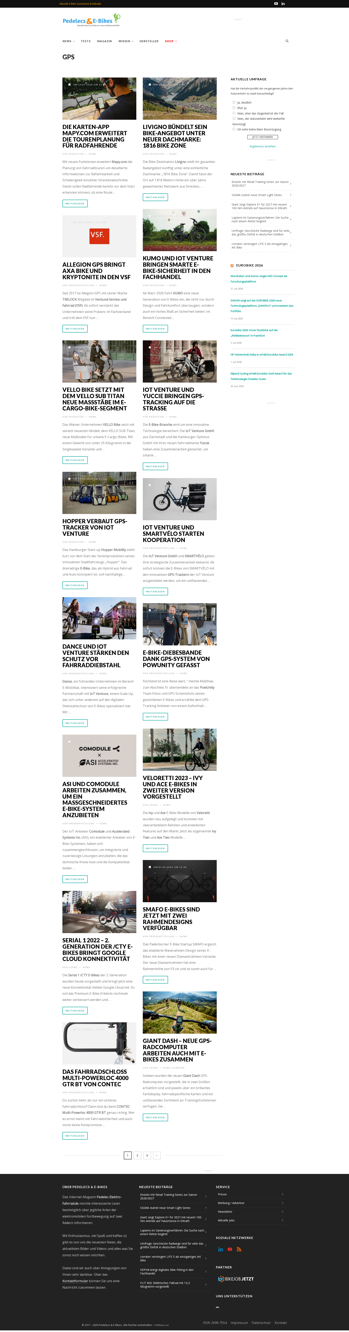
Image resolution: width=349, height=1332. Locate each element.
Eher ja (241, 108)
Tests (86, 41)
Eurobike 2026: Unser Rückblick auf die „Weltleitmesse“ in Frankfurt (254, 332)
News (67, 41)
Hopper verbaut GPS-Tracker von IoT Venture (94, 527)
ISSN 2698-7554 (215, 1322)
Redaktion (76, 154)
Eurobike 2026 (249, 265)
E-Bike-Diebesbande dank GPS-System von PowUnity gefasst (176, 658)
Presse (222, 1194)
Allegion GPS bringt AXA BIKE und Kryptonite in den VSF (96, 270)
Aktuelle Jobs (226, 1220)
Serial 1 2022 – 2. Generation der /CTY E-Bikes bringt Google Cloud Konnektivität (97, 949)
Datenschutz (261, 1322)
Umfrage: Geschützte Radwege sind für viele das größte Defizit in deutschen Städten (260, 232)
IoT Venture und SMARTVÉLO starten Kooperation (173, 533)
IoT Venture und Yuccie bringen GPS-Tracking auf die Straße (173, 399)
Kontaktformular (75, 1281)
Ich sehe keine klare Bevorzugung (259, 129)
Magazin (104, 41)
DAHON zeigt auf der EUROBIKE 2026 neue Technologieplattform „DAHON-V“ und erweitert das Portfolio (262, 306)
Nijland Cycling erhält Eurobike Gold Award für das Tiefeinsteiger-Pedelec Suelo (261, 376)
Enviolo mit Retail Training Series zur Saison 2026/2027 (260, 183)
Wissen (124, 41)
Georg (153, 805)
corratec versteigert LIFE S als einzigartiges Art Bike (260, 245)
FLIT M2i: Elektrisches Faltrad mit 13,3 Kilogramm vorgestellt (165, 1284)
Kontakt (281, 1322)
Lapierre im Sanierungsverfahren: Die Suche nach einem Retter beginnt (260, 219)
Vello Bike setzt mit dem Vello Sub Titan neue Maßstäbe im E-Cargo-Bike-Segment (94, 399)
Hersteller (149, 41)
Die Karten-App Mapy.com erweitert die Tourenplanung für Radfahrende (94, 136)
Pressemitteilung (82, 285)
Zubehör (178, 1068)
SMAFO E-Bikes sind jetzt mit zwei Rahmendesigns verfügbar (171, 918)
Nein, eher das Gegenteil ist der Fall (260, 113)
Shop (169, 41)
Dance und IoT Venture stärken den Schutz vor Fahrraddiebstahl (95, 655)
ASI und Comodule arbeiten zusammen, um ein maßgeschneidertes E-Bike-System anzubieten (94, 799)
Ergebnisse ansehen (263, 146)
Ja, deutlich (244, 102)
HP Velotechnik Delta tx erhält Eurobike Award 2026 (262, 354)
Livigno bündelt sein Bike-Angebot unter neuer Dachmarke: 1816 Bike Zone (175, 136)
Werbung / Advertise (231, 1203)
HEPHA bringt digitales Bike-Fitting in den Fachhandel (166, 1271)
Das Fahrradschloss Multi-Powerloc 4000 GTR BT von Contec (95, 1078)
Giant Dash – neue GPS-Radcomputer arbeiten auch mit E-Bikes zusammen (177, 1050)
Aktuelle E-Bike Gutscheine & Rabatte (80, 3)
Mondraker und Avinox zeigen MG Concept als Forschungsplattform (259, 278)
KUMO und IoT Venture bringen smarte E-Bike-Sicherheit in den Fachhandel (178, 267)
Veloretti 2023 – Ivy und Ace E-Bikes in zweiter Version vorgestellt (173, 787)
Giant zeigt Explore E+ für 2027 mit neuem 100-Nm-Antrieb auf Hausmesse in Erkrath (259, 206)
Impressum (239, 1322)
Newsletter (225, 1211)
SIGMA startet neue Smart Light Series (257, 195)
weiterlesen (75, 203)
